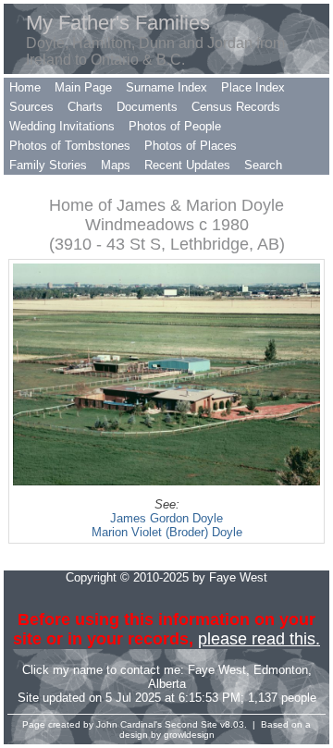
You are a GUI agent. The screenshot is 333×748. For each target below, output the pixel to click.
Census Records (235, 107)
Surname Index (166, 87)
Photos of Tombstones (69, 146)
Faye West (217, 670)
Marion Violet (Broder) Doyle (167, 532)
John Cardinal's (129, 724)
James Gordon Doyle (166, 518)
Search (263, 165)
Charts (85, 107)
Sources (31, 107)
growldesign (189, 735)
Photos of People (175, 126)
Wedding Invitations (62, 126)
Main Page (83, 87)
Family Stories (48, 165)
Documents (147, 107)
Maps (115, 165)
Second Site (191, 724)
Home (25, 87)
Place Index (253, 87)
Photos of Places (190, 146)
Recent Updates (187, 165)
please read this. (259, 639)
